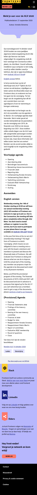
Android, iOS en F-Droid (16, 75)
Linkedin (14, 405)
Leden (8, 351)
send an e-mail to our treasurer (20, 292)
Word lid (9, 456)
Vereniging (19, 351)
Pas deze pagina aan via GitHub (18, 361)
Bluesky (5, 429)
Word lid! (7, 7)
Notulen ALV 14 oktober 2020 (15, 347)
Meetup (12, 434)
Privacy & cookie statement (13, 478)
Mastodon (27, 426)
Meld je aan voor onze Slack (17, 381)
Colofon (6, 484)
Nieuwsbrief (7, 473)
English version (9, 79)
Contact (6, 467)
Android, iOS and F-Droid (22, 232)
